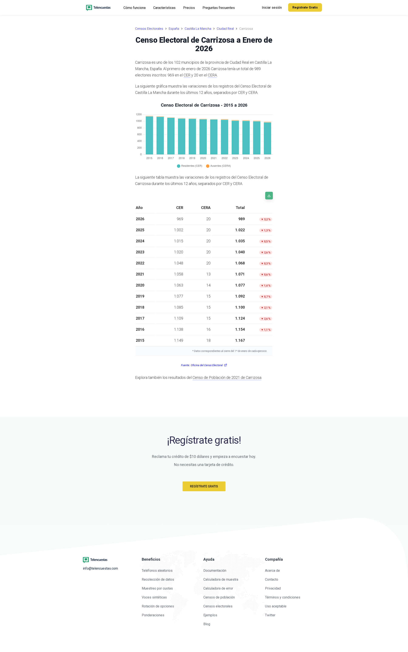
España (174, 29)
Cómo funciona (134, 8)
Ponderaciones (153, 615)
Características (164, 8)
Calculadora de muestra (220, 579)
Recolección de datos (158, 579)
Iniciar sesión (272, 8)
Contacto (271, 579)
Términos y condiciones (282, 597)
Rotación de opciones (158, 606)
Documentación (214, 571)
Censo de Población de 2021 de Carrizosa (227, 377)
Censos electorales (217, 606)
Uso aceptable (275, 606)
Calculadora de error (218, 588)
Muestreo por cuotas (157, 588)
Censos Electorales (149, 29)
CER (187, 75)
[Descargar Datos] (269, 195)
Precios (189, 8)
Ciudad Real (225, 29)
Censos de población (219, 597)
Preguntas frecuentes (219, 8)
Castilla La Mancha (198, 29)
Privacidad (273, 588)
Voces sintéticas (154, 597)
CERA (212, 75)
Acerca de (272, 571)
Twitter (270, 615)
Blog (206, 624)
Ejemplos (210, 615)
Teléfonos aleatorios (157, 571)
